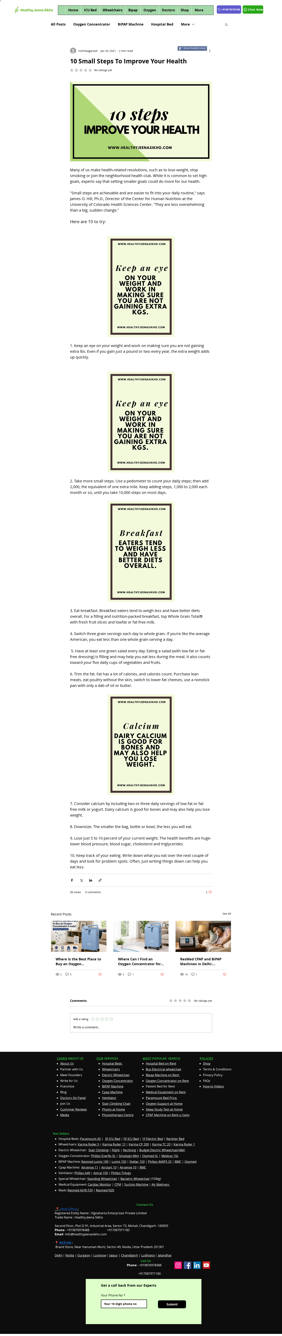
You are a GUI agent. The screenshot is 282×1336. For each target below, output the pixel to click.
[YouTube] (206, 1265)
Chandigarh (129, 1255)
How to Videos (213, 1086)
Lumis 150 (119, 1162)
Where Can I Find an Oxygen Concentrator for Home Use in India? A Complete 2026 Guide (139, 961)
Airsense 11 (89, 1167)
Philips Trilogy (121, 1173)
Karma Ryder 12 (113, 1144)
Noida (69, 1255)
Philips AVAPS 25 (160, 1162)
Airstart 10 (108, 1167)
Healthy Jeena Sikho (89, 1217)
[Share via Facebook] (72, 880)
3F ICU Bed (112, 1139)
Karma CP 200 (139, 1144)
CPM (118, 1184)
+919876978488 (150, 1265)
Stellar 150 (137, 1162)
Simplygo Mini (129, 1156)
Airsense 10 (128, 1167)
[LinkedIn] (197, 1265)
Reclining (129, 1150)
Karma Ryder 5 (88, 1144)
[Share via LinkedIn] (90, 880)
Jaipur (113, 1255)
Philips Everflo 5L (103, 1156)
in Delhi (168, 1115)
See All (227, 913)
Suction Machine (136, 1184)
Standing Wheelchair (102, 1179)
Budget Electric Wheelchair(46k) (162, 1150)
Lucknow (99, 1255)
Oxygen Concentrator (91, 24)
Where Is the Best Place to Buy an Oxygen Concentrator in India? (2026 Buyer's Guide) (78, 961)
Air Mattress (161, 1184)
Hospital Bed (162, 24)
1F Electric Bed (152, 1139)
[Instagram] (178, 1265)
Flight (116, 1150)
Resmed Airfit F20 (80, 1190)
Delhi (58, 1255)
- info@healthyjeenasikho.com (81, 1234)
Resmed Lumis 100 (94, 1162)
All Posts (58, 24)
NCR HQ (65, 1243)
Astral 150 (100, 1173)
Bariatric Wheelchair (135, 1179)
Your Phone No (112, 1295)
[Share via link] (100, 880)
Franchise (67, 1086)
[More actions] (209, 50)
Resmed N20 (105, 1190)
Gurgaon (83, 1255)
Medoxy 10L (169, 1156)
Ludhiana (148, 1255)
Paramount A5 (90, 1139)
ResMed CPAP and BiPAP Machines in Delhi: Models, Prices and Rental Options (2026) (202, 961)
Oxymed (190, 1162)
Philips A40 (82, 1173)
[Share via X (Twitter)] (81, 880)
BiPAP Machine (130, 24)
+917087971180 (149, 1273)
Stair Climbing (98, 1150)
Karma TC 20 (161, 1144)
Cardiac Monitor (99, 1184)
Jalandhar (165, 1255)
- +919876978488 (75, 1230)
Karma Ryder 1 (184, 1144)
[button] (226, 24)
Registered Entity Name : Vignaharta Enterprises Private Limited (101, 1213)
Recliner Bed (175, 1139)
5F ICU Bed (131, 1139)
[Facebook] (187, 1265)
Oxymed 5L (150, 1156)
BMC (178, 1162)
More (185, 24)
